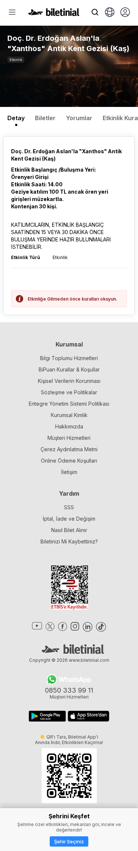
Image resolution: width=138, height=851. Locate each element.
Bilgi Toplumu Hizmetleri (69, 358)
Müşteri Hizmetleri (69, 438)
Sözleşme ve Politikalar (69, 392)
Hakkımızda (69, 426)
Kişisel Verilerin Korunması (69, 381)
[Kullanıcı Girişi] (125, 12)
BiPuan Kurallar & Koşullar (69, 369)
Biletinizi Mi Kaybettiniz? (69, 541)
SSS (69, 507)
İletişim (69, 472)
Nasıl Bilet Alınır (69, 530)
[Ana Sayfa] (53, 14)
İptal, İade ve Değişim (69, 519)
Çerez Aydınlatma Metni (69, 449)
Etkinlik (16, 60)
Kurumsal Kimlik (69, 415)
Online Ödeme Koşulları (69, 460)
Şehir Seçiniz (69, 841)
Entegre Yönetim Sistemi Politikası (69, 404)
